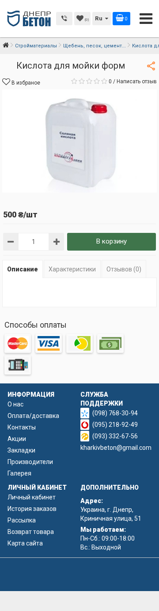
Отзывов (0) (123, 269)
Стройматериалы (36, 46)
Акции (17, 438)
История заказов (32, 508)
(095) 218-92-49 (115, 424)
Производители (30, 461)
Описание (22, 269)
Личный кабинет (32, 497)
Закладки (21, 450)
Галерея (19, 473)
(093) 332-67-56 (115, 436)
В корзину (111, 241)
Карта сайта (25, 543)
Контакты (22, 427)
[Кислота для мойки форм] (79, 141)
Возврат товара (31, 531)
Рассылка (22, 520)
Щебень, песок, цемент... (94, 46)
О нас (15, 404)
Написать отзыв (137, 81)
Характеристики (72, 269)
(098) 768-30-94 (115, 413)
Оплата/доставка (33, 415)
